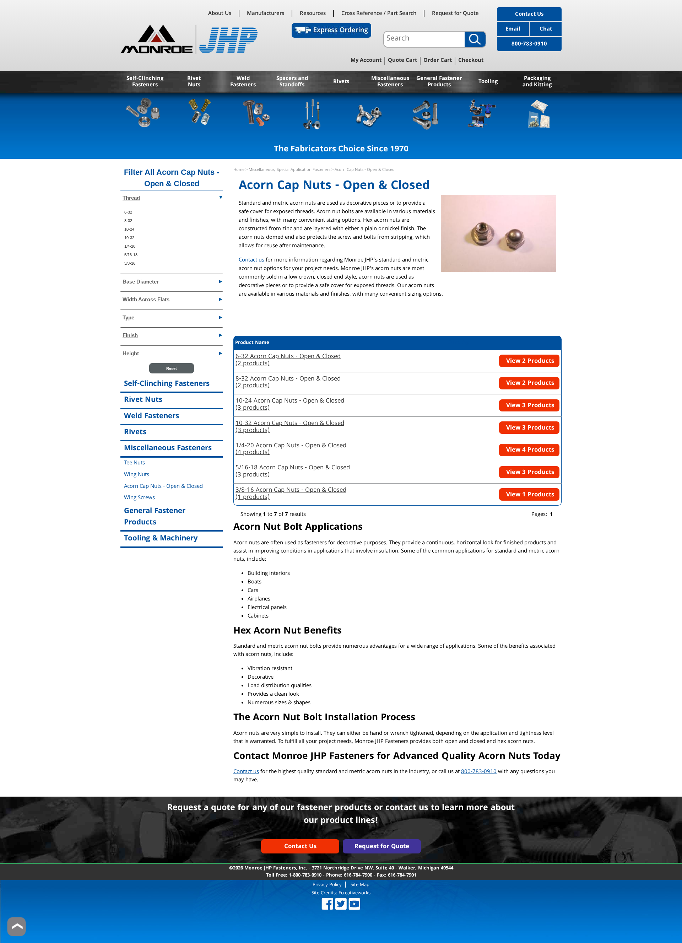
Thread (131, 198)
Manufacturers (265, 13)
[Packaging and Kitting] (538, 113)
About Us (219, 13)
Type (128, 317)
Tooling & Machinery (161, 539)
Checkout (470, 60)
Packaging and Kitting (537, 82)
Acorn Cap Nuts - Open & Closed (163, 486)
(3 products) (290, 405)
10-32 (129, 238)
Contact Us (529, 14)
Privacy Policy (327, 885)
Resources (313, 13)
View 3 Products (529, 406)
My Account (366, 60)
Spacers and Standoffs (292, 82)
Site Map (360, 885)
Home (238, 170)
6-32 (128, 212)
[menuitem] (171, 212)
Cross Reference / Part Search (378, 13)
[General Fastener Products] (425, 113)
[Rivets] (313, 113)
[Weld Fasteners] (256, 113)
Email (512, 29)
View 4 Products (529, 450)
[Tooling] (482, 113)
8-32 (128, 221)
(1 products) (291, 494)
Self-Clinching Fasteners (144, 82)
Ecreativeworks (354, 893)
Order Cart (437, 60)
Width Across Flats (146, 299)
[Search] (475, 39)
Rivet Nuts (194, 82)
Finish (130, 335)
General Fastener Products (439, 82)
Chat (546, 29)
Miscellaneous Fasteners (390, 82)
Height (131, 353)
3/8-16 (129, 263)
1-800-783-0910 (305, 875)
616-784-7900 (358, 875)
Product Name (252, 343)
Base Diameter (141, 282)
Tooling (488, 82)
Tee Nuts (134, 463)
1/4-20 (129, 246)
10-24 (129, 229)
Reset (171, 368)
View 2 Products (529, 361)
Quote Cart (402, 60)
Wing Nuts (136, 475)
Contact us (251, 260)
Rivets (341, 82)
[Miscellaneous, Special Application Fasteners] (369, 113)
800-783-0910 (529, 44)
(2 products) (288, 361)
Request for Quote (455, 13)
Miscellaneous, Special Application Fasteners (289, 170)
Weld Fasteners (243, 82)
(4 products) (291, 450)
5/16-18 (130, 255)
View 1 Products (529, 495)
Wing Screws (139, 498)
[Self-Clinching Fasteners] (143, 113)
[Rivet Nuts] (200, 113)
